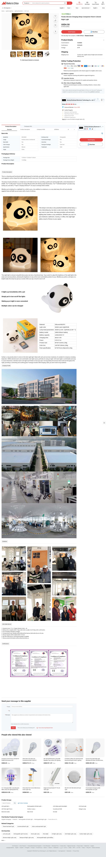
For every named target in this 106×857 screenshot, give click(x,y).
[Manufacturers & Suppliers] (10, 3)
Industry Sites (63, 845)
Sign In (64, 119)
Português (27, 847)
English (16, 847)
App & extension (85, 8)
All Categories (7, 8)
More (3, 840)
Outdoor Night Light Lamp (85, 834)
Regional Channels (71, 845)
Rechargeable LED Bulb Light (34, 806)
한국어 (65, 847)
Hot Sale (55, 811)
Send (13, 727)
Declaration (69, 851)
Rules (103, 8)
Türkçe (83, 847)
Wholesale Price (55, 845)
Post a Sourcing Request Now (45, 727)
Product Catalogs (23, 803)
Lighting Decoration (19, 11)
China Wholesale (46, 845)
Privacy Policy (76, 851)
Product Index (80, 845)
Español (21, 847)
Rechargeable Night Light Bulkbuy (45, 837)
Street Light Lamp (35, 834)
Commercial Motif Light (23, 826)
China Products (22, 845)
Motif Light (26, 11)
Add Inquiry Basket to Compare (30, 60)
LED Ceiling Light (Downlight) (60, 806)
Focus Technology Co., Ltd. (43, 851)
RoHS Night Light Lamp (70, 834)
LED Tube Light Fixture (7, 809)
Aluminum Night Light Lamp (9, 837)
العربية (61, 847)
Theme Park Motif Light (8, 826)
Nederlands (56, 847)
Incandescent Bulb (57, 809)
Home (3, 11)
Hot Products (15, 845)
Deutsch (50, 847)
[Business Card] (102, 133)
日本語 (70, 847)
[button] (71, 129)
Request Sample (89, 35)
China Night (45, 834)
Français (33, 847)
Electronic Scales (6, 811)
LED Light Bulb (5, 806)
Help (77, 8)
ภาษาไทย (78, 847)
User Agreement (61, 851)
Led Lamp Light (6, 834)
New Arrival (30, 811)
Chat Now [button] (95, 32)
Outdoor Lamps (31, 809)
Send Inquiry (71, 32)
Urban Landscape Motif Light (39, 826)
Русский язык (39, 847)
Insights (92, 845)
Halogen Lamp (82, 809)
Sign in (102, 4)
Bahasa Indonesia (96, 847)
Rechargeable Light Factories (21, 834)
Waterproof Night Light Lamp (27, 837)
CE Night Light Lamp (57, 834)
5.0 (85, 129)
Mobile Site (86, 845)
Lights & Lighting (9, 11)
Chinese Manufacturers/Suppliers (35, 845)
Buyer (68, 8)
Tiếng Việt (88, 847)
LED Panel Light (82, 806)
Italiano (45, 847)
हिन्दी (74, 847)
